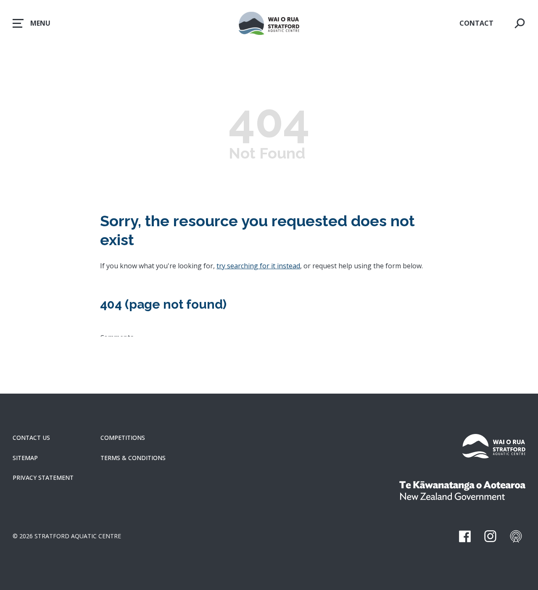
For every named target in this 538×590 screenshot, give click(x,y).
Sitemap (25, 458)
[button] (31, 23)
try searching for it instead (258, 265)
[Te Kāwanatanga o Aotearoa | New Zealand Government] (462, 492)
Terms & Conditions (133, 458)
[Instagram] (490, 536)
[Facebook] (464, 536)
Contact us (31, 438)
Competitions (122, 438)
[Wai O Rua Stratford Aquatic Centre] (493, 447)
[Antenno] (515, 536)
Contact (476, 23)
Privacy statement (43, 478)
